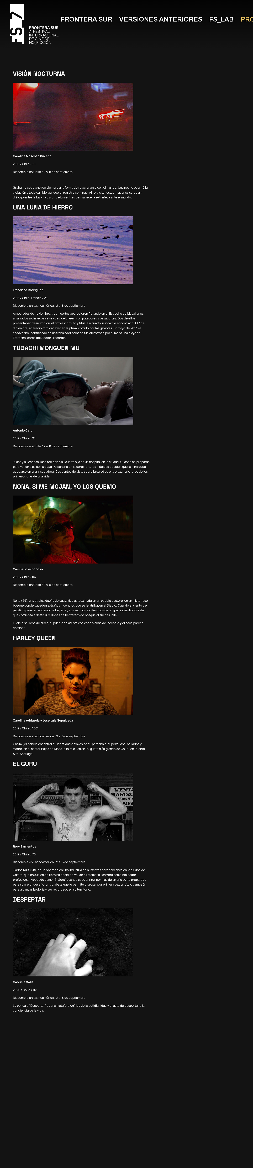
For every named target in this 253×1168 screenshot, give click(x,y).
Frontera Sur (86, 19)
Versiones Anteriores (160, 19)
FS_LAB (221, 19)
